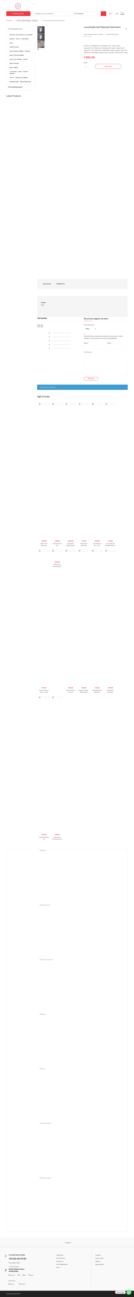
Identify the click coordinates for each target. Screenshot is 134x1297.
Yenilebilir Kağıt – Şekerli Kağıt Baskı (20, 82)
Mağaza (97, 1261)
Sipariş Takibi (99, 1258)
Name (86, 343)
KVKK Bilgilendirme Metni (62, 1266)
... (33, 4)
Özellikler (47, 284)
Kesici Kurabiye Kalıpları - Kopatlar (27, 20)
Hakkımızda (59, 1255)
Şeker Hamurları (14, 63)
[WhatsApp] (128, 1292)
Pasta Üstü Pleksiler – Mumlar (18, 59)
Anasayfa (9, 20)
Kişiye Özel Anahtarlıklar (16, 55)
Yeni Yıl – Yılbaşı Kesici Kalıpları (18, 77)
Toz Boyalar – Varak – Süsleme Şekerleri (18, 72)
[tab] (47, 284)
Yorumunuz (88, 352)
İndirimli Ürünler (14, 47)
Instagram (68, 1243)
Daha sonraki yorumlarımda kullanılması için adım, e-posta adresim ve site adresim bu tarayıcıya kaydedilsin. (103, 337)
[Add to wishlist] (126, 28)
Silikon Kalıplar (13, 67)
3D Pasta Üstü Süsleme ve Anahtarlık (20, 35)
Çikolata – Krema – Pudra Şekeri (19, 39)
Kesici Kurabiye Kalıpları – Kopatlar (19, 51)
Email (109, 343)
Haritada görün (14, 1267)
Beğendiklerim (99, 1264)
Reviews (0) (61, 284)
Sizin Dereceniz (89, 325)
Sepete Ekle (108, 66)
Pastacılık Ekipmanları (112, 34)
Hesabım (98, 1255)
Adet (85, 63)
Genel (11, 43)
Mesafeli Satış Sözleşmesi (60, 1259)
